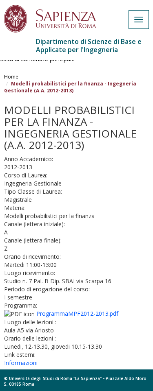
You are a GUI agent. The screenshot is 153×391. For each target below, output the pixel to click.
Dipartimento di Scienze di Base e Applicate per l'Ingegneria (89, 45)
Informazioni (21, 363)
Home (11, 76)
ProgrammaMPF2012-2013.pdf (77, 313)
